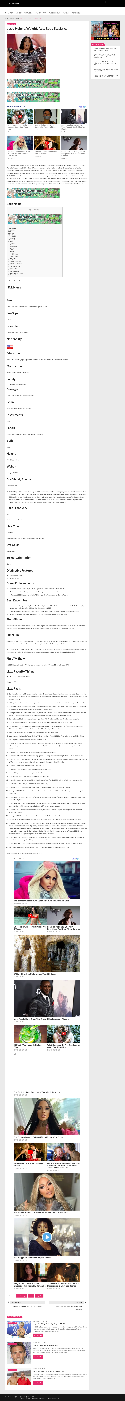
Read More (38, 1335)
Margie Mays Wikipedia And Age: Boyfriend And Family (50, 1324)
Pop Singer (76, 13)
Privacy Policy (31, 1397)
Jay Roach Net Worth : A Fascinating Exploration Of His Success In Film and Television (105, 63)
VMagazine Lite (56, 1398)
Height (11, 251)
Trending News (54, 13)
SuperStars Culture (13, 3)
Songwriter (39, 1296)
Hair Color (12, 258)
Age (9, 231)
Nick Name (11, 230)
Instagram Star (40, 13)
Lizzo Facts (12, 275)
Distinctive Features (15, 263)
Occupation (12, 240)
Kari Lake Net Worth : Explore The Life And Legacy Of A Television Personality (106, 70)
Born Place (12, 235)
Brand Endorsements (15, 265)
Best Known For (14, 266)
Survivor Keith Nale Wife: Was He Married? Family (49, 1371)
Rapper (31, 1296)
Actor (10, 13)
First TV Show (13, 271)
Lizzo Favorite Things (15, 273)
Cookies (23, 1397)
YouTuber (28, 13)
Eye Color (12, 260)
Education (11, 238)
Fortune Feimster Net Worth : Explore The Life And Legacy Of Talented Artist (106, 75)
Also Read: (10, 853)
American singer (21, 1296)
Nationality (12, 236)
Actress (19, 13)
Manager (11, 243)
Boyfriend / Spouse (15, 255)
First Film (11, 270)
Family (10, 241)
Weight (11, 253)
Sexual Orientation (14, 261)
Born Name (12, 228)
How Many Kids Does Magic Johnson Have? (28, 853)
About (7, 1397)
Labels (11, 248)
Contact (12, 1397)
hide (39, 210)
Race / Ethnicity (13, 256)
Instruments (12, 246)
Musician (66, 13)
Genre (11, 245)
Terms (18, 1397)
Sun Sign (11, 233)
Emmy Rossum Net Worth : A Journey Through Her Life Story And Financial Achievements (104, 56)
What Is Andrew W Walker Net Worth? (45, 1345)
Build (10, 250)
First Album (12, 268)
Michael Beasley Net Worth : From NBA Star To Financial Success (105, 49)
